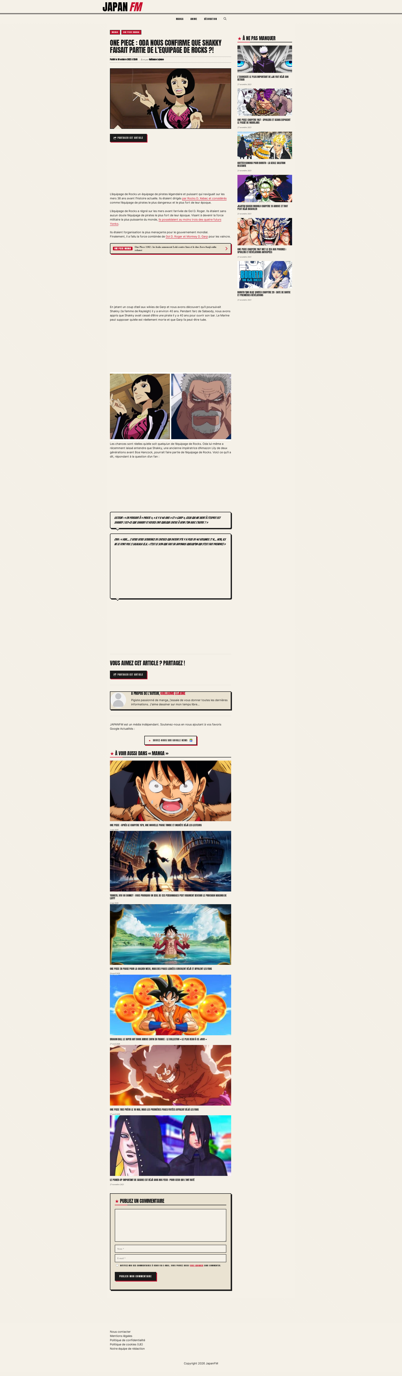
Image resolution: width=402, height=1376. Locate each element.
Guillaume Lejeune (172, 693)
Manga (180, 19)
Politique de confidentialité (127, 1340)
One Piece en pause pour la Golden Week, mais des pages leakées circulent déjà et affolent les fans (161, 968)
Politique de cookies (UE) (126, 1344)
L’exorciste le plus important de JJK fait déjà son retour (262, 78)
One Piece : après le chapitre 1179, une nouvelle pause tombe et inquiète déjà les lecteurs (156, 825)
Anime (193, 19)
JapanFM (212, 1363)
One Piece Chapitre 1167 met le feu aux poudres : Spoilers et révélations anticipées (262, 251)
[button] (225, 19)
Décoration (210, 19)
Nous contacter (120, 1331)
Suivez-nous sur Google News (170, 740)
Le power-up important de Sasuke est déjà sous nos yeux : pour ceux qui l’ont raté (152, 1179)
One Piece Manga (131, 32)
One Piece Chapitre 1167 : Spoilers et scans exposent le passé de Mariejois (263, 121)
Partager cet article (130, 138)
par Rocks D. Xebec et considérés (204, 198)
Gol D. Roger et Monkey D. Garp (187, 236)
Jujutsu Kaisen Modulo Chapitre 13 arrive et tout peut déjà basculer (262, 207)
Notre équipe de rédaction (127, 1348)
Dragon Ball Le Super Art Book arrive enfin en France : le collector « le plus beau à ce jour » (158, 1039)
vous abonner (196, 1265)
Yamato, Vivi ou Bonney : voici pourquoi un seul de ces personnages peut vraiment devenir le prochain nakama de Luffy (168, 897)
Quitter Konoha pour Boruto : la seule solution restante (261, 164)
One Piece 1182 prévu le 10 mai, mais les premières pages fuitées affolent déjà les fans (154, 1109)
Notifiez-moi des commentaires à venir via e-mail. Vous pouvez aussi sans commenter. (170, 1265)
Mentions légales (121, 1336)
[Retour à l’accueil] (123, 6)
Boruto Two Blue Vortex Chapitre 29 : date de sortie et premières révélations (264, 294)
